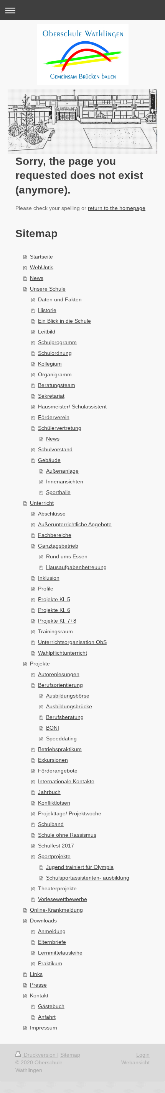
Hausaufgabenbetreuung (76, 567)
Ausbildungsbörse (67, 696)
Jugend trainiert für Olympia (80, 867)
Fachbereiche (54, 535)
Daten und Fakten (60, 299)
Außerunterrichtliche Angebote (75, 524)
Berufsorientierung (60, 685)
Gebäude (49, 460)
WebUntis (41, 267)
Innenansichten (64, 481)
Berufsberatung (65, 717)
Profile (45, 589)
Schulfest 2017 (56, 846)
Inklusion (48, 578)
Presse (38, 985)
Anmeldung (52, 931)
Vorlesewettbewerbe (62, 899)
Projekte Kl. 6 (54, 610)
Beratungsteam (56, 385)
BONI (52, 728)
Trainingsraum (55, 631)
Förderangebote (58, 771)
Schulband (51, 824)
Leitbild (46, 332)
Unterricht (42, 503)
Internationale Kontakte (66, 781)
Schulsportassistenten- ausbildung (87, 878)
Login (143, 1055)
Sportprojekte (54, 856)
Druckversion (39, 1055)
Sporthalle (58, 492)
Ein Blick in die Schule (64, 321)
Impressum (43, 1028)
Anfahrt (47, 1017)
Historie (47, 310)
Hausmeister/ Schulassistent (72, 406)
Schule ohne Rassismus (67, 835)
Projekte (40, 663)
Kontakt (39, 995)
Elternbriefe (52, 942)
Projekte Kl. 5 (54, 599)
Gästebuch (51, 1006)
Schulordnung (55, 353)
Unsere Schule (48, 289)
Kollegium (50, 364)
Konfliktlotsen (54, 803)
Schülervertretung (59, 428)
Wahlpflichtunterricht (62, 653)
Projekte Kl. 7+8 (57, 621)
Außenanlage (62, 471)
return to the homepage (116, 208)
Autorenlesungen (58, 674)
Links (36, 974)
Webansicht (135, 1062)
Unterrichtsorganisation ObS (72, 642)
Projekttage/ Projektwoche (69, 813)
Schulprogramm (57, 342)
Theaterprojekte (57, 888)
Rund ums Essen (66, 556)
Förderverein (53, 417)
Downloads (43, 920)
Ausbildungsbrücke (69, 706)
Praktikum (50, 963)
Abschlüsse (52, 514)
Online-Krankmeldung (56, 910)
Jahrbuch (49, 792)
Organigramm (55, 374)
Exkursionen (53, 760)
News (36, 278)
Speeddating (61, 738)
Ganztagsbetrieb (58, 546)
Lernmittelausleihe (60, 953)
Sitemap (70, 1055)
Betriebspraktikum (60, 749)
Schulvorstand (55, 449)
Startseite (41, 257)
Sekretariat (51, 396)
